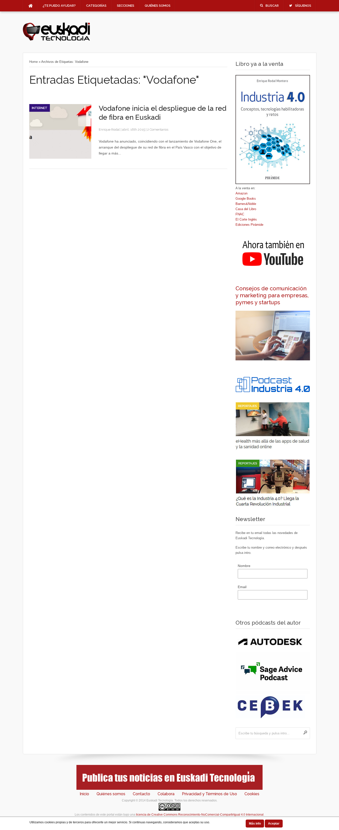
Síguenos (303, 5)
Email (242, 587)
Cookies (251, 794)
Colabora (166, 794)
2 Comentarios (157, 129)
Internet (39, 108)
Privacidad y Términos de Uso (209, 794)
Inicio (84, 794)
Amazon (241, 193)
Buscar (272, 5)
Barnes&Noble (246, 204)
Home (33, 62)
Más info (255, 823)
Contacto (141, 794)
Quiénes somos (157, 5)
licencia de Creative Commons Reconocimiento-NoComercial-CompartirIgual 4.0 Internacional (200, 814)
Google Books (246, 198)
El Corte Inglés (246, 219)
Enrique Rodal (109, 129)
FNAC (240, 214)
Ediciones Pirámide (249, 224)
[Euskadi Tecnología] (56, 40)
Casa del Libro (246, 209)
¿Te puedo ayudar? (59, 5)
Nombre (244, 566)
